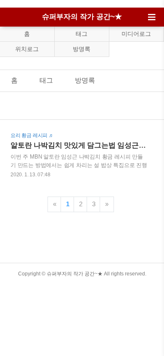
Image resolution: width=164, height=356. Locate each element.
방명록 (81, 49)
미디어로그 (136, 33)
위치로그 (27, 49)
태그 (81, 33)
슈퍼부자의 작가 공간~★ (82, 17)
